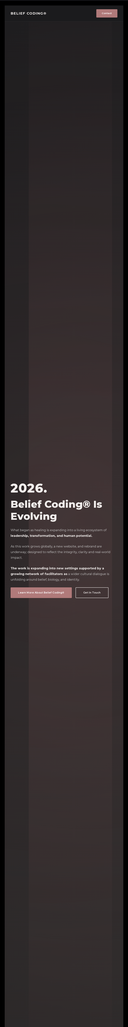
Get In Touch (92, 592)
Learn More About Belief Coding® (41, 592)
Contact (107, 13)
